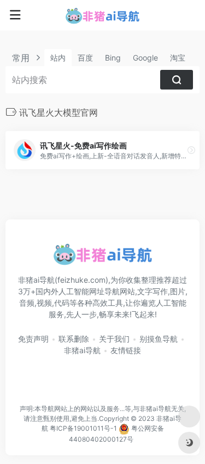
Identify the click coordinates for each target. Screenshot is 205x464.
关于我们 (114, 338)
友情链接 (125, 350)
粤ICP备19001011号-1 (83, 429)
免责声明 (33, 338)
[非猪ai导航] (102, 15)
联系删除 (73, 338)
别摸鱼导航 (158, 338)
